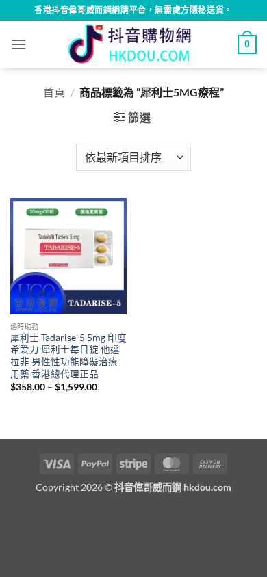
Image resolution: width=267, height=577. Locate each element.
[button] (18, 44)
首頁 (54, 91)
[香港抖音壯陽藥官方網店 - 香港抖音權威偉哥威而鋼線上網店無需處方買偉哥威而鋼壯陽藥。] (133, 44)
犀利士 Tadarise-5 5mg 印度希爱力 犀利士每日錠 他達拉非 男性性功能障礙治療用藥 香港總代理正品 (68, 355)
